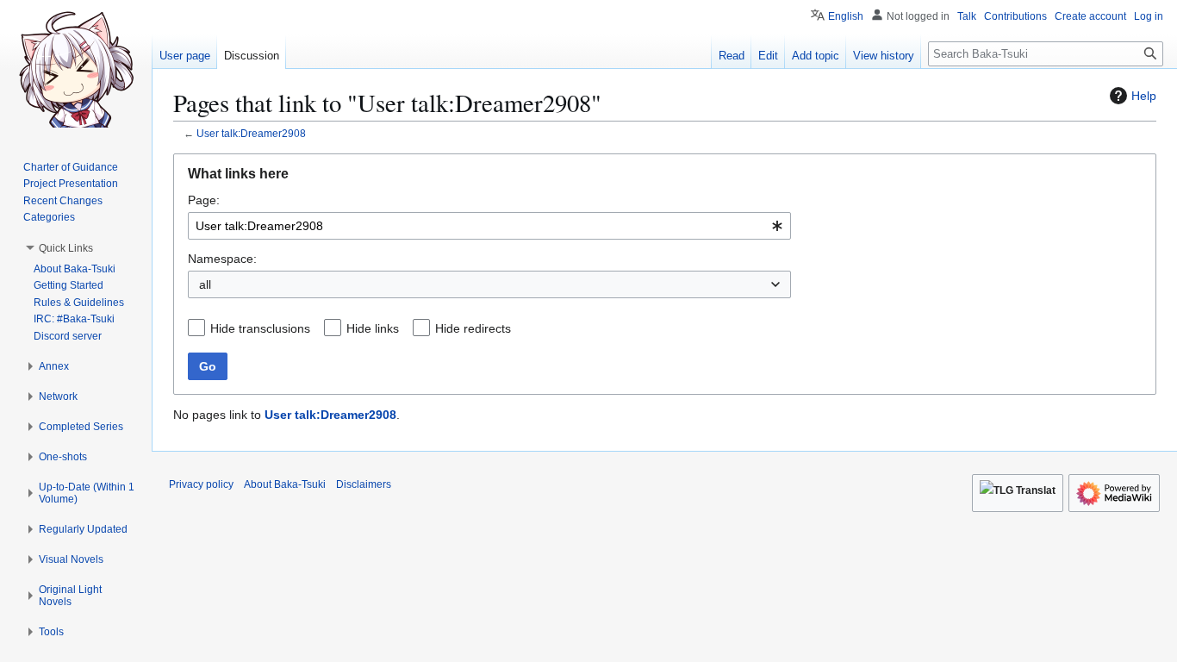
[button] (66, 248)
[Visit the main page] (76, 69)
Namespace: (222, 258)
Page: (204, 200)
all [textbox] (205, 284)
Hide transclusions (260, 328)
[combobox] (489, 226)
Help (1143, 96)
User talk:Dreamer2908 (251, 133)
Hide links (372, 328)
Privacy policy (201, 484)
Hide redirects (473, 328)
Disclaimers (363, 484)
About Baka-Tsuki (285, 484)
